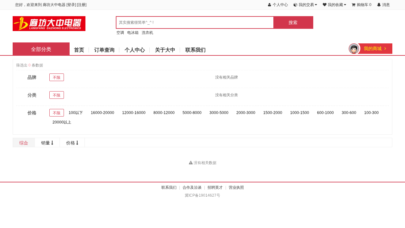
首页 (79, 50)
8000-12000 (164, 113)
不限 (56, 77)
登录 (71, 5)
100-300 (371, 113)
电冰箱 (133, 32)
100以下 (76, 113)
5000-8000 (192, 113)
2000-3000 (245, 113)
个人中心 (135, 50)
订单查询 (104, 50)
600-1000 (325, 113)
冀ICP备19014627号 (202, 195)
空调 (120, 32)
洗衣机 (147, 32)
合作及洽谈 (192, 187)
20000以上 (62, 122)
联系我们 (195, 50)
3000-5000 (218, 113)
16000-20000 (102, 113)
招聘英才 (215, 187)
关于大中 (165, 50)
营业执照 (236, 187)
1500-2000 (272, 113)
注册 (81, 5)
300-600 (349, 113)
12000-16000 (134, 113)
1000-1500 (299, 113)
